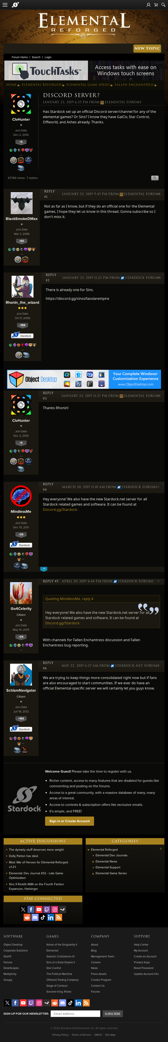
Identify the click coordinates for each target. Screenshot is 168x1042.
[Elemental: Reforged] (84, 25)
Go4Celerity (21, 608)
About (94, 944)
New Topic (147, 48)
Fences (8, 962)
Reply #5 (50, 581)
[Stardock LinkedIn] (51, 917)
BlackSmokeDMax (22, 218)
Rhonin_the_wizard (22, 302)
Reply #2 (51, 278)
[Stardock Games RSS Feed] (59, 917)
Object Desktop (13, 944)
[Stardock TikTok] (43, 917)
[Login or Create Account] (148, 5)
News (94, 968)
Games (52, 936)
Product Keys (142, 962)
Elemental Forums (123, 102)
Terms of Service (81, 1035)
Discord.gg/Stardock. (60, 509)
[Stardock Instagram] (55, 909)
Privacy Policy (60, 1035)
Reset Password (143, 968)
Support (142, 936)
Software (13, 936)
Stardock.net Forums (136, 666)
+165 (21, 718)
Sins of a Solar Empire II (60, 962)
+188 (22, 325)
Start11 (7, 956)
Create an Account (145, 956)
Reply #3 (48, 396)
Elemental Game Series (88, 85)
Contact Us (98, 986)
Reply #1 (49, 194)
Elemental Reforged (42, 85)
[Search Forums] (163, 5)
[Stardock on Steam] (62, 909)
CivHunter (21, 119)
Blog (93, 950)
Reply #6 (48, 666)
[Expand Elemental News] (93, 862)
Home (11, 85)
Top (158, 194)
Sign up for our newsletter (26, 1013)
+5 (21, 142)
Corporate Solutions (16, 950)
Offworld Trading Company (62, 980)
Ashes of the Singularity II (61, 944)
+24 (21, 637)
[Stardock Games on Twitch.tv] (47, 909)
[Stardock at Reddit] (27, 917)
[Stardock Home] (15, 4)
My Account (141, 950)
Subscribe (113, 1014)
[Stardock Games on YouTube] (39, 909)
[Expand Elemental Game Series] (93, 874)
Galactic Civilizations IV (60, 956)
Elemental (52, 950)
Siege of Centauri (57, 986)
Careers (96, 962)
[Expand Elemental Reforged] (89, 850)
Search (36, 57)
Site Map (110, 1035)
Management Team (102, 956)
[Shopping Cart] (156, 5)
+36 (21, 534)
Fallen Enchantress (134, 85)
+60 (21, 241)
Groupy (8, 980)
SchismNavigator (21, 690)
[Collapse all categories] (160, 849)
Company (100, 936)
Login (48, 57)
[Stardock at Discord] (35, 917)
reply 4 (87, 598)
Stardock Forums (141, 278)
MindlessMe (21, 511)
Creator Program (101, 980)
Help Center (141, 944)
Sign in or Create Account (69, 821)
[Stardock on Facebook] (31, 909)
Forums (95, 991)
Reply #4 (48, 487)
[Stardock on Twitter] (23, 909)
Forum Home (20, 57)
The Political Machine (59, 974)
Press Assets (99, 974)
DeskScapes (11, 968)
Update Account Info (146, 974)
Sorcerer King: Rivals (58, 991)
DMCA (98, 1035)
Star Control (53, 968)
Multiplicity (10, 974)
